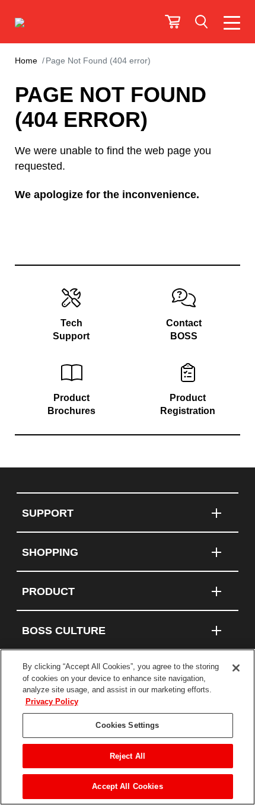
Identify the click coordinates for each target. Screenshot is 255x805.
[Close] (236, 668)
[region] (127, 727)
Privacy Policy (52, 701)
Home (26, 60)
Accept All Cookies (127, 786)
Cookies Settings (127, 725)
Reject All (127, 756)
